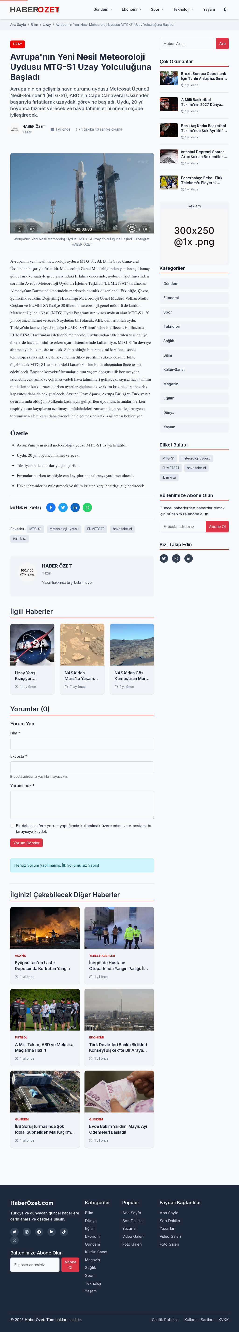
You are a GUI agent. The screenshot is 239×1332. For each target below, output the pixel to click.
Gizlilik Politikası (165, 1319)
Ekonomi (171, 297)
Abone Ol (217, 526)
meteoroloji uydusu (64, 529)
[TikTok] (64, 1232)
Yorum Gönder (26, 843)
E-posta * (18, 756)
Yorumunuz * (22, 785)
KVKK (223, 1319)
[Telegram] (39, 1232)
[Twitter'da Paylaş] (63, 507)
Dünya (168, 412)
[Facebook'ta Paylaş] (51, 507)
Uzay (17, 44)
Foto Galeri (132, 1244)
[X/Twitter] (14, 1232)
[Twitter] (164, 558)
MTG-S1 (35, 529)
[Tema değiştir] (225, 9)
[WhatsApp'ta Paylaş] (87, 507)
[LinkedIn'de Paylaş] (75, 507)
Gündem (170, 283)
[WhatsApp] (14, 1240)
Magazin (170, 384)
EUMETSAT (95, 529)
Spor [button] (155, 9)
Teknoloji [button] (181, 9)
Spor (167, 312)
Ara (222, 43)
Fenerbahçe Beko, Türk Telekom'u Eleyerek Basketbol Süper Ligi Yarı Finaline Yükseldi (203, 181)
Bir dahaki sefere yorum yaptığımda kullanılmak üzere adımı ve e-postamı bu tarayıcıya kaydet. (84, 828)
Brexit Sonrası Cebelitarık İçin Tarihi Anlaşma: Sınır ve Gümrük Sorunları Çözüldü (203, 76)
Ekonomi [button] (130, 9)
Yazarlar (129, 1228)
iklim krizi (19, 538)
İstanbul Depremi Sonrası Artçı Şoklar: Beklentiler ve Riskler (204, 154)
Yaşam (209, 9)
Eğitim (168, 398)
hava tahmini (122, 529)
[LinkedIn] (188, 558)
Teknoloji (171, 326)
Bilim (167, 355)
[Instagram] (176, 558)
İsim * (15, 733)
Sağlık (168, 340)
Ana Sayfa (131, 1212)
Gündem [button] (101, 9)
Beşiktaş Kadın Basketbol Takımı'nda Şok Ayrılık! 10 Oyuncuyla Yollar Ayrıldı (203, 128)
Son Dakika (132, 1220)
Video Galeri (133, 1236)
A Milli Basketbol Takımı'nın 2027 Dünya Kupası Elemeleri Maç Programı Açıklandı (201, 102)
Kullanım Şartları (199, 1319)
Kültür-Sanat (174, 369)
